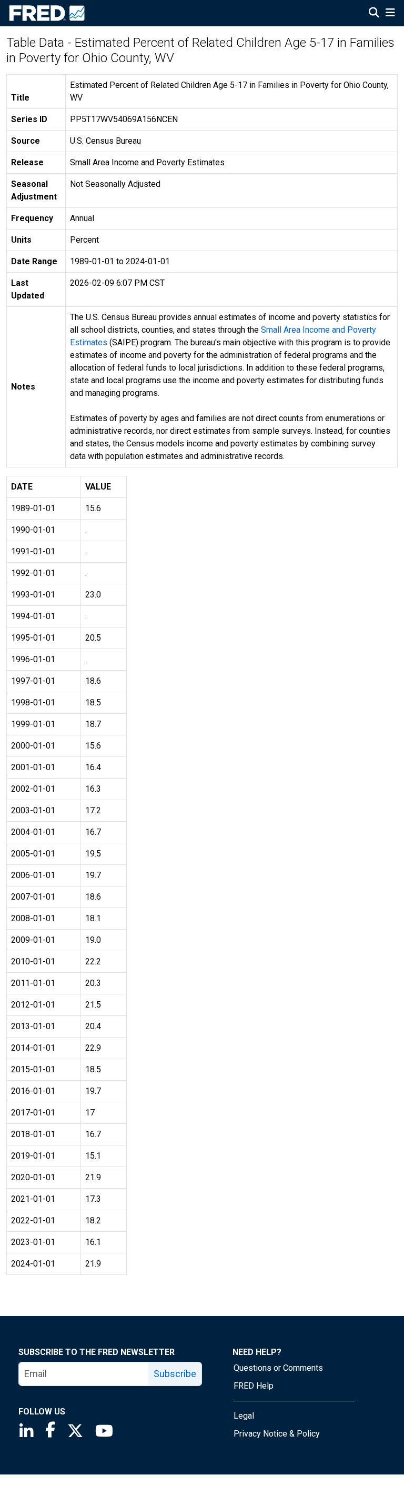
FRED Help (254, 1386)
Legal (244, 1416)
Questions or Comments (278, 1368)
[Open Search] (374, 13)
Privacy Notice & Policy (277, 1434)
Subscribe (175, 1373)
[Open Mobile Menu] (390, 13)
